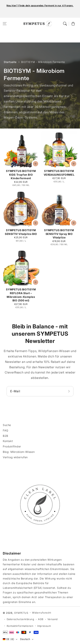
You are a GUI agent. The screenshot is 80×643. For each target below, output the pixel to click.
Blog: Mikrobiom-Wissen (19, 451)
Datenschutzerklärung (20, 619)
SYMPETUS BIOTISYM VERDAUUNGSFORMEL (59, 172)
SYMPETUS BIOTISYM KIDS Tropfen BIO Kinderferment (21, 174)
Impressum (44, 625)
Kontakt (8, 441)
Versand (52, 619)
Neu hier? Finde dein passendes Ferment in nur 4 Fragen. (40, 5)
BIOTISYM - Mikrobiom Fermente (43, 62)
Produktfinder (12, 446)
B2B (5, 435)
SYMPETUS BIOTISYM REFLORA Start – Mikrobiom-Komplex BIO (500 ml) (21, 295)
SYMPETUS (21, 612)
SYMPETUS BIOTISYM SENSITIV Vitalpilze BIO (21, 232)
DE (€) (10, 639)
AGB (41, 619)
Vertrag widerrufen (15, 457)
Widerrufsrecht (41, 612)
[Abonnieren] (69, 391)
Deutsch (25, 639)
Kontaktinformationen (20, 625)
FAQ (5, 430)
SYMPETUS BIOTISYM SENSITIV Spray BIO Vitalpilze (59, 234)
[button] (5, 24)
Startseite (10, 62)
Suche (7, 425)
